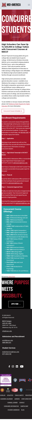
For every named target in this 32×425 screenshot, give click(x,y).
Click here (5, 142)
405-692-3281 (25, 132)
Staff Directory (26, 399)
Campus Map (24, 406)
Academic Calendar (6, 399)
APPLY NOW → (16, 304)
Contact (21, 402)
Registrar (28, 395)
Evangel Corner (13, 402)
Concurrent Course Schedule (12, 111)
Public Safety (19, 395)
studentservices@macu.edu (10, 352)
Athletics (10, 395)
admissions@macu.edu (20, 163)
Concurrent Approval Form (18, 201)
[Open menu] (29, 4)
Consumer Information (11, 406)
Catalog (2, 395)
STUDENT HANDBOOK (13, 410)
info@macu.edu (7, 331)
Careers (17, 399)
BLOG (22, 410)
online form (11, 276)
